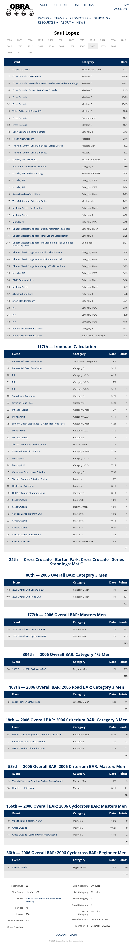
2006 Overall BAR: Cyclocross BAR (29, 636)
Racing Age (17, 885)
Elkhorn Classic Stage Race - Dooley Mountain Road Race (41, 228)
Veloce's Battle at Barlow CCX (27, 111)
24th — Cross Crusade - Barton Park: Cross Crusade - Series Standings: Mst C (66, 562)
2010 (51, 46)
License (19, 914)
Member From (80, 919)
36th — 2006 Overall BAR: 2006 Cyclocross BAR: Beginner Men (66, 852)
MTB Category (80, 885)
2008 (71, 46)
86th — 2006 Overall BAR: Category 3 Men (66, 575)
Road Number (15, 920)
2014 (9, 46)
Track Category (83, 913)
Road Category (80, 904)
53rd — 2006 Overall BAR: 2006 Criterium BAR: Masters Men (66, 766)
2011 (40, 46)
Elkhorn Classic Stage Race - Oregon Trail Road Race (38, 266)
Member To (81, 925)
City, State (17, 892)
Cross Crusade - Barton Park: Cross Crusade (34, 90)
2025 (19, 40)
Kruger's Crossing (21, 69)
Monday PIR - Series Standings (28, 173)
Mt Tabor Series (20, 214)
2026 (9, 40)
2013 (19, 46)
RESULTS (43, 5)
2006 (92, 46)
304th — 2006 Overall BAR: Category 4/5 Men (66, 654)
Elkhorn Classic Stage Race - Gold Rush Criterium (37, 252)
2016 (113, 40)
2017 (102, 40)
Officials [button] (101, 18)
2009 (61, 46)
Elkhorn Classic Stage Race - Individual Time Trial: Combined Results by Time (42, 244)
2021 (61, 40)
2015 (123, 40)
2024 (30, 40)
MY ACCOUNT (121, 7)
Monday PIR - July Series (24, 159)
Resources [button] (47, 22)
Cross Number (15, 926)
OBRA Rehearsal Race (23, 280)
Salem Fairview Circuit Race (26, 194)
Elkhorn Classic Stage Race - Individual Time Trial (37, 259)
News (80, 22)
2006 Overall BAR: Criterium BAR (28, 589)
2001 (30, 52)
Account (61, 934)
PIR (14, 307)
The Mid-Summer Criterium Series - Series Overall (37, 145)
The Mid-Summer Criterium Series (29, 152)
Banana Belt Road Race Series (27, 328)
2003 (9, 52)
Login (73, 934)
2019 (81, 40)
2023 (40, 40)
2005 (103, 46)
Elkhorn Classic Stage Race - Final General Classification (40, 235)
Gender (19, 907)
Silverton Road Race (22, 293)
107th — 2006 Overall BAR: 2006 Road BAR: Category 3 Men (66, 687)
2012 (30, 46)
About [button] (66, 22)
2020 (71, 40)
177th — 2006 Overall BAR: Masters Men (66, 614)
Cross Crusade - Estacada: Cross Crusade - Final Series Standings (45, 83)
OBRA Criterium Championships (28, 131)
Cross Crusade (19, 97)
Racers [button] (44, 18)
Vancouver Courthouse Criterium (29, 166)
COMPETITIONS (83, 5)
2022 (50, 40)
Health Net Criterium (23, 138)
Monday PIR (18, 180)
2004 (113, 46)
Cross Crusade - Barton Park (26, 534)
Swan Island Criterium (23, 300)
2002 (19, 52)
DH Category (81, 892)
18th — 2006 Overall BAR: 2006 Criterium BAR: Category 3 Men (67, 720)
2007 (82, 46)
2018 (92, 40)
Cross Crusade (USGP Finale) (26, 76)
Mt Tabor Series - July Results (27, 208)
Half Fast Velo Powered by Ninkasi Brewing (43, 900)
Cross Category (80, 898)
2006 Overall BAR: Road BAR (26, 596)
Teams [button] (59, 18)
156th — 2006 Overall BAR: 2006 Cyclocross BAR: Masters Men (66, 806)
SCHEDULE (60, 5)
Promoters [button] (79, 18)
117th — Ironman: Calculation (66, 346)
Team (20, 898)
